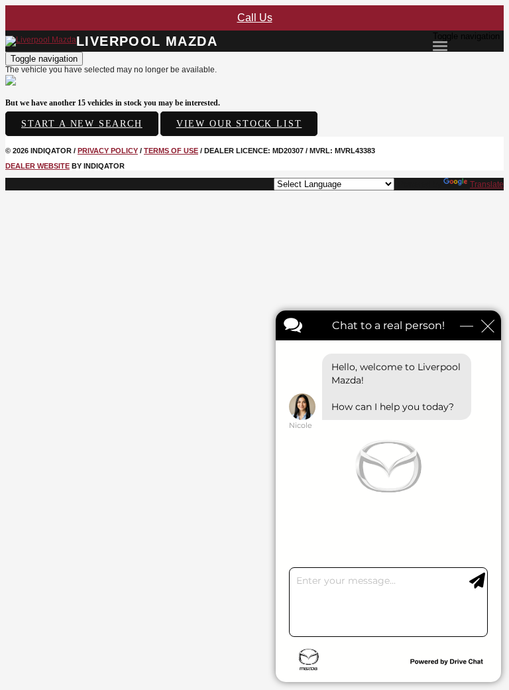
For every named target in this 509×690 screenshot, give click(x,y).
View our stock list (239, 124)
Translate (487, 184)
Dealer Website (37, 166)
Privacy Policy (108, 151)
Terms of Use (171, 151)
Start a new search (81, 124)
